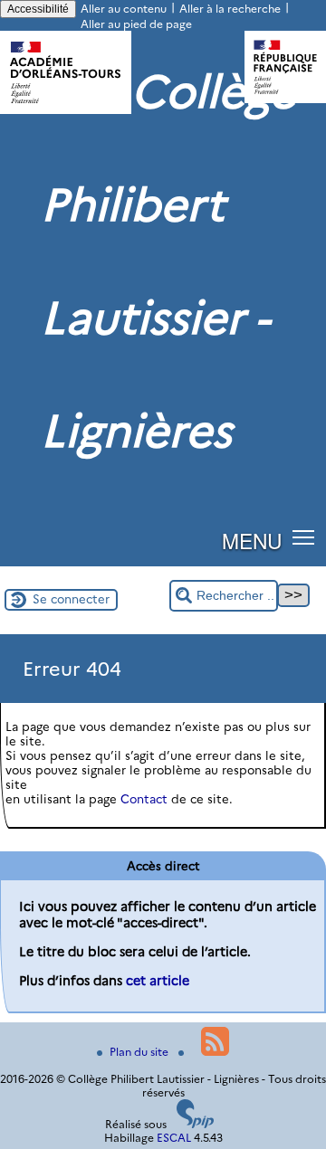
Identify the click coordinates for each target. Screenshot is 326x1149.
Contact (144, 799)
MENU (252, 540)
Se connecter (71, 599)
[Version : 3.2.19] (195, 1124)
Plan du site (140, 1052)
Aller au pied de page (136, 24)
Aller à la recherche (230, 8)
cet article (157, 981)
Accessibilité (38, 9)
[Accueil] (65, 110)
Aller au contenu (124, 8)
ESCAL (174, 1137)
